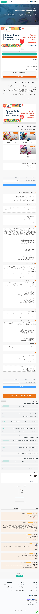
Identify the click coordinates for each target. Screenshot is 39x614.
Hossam (31, 475)
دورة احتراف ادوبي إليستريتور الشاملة (11, 142)
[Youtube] (34, 605)
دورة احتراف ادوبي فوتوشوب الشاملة (28, 142)
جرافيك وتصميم (28, 8)
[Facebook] (36, 605)
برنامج (33, 282)
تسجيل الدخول (10, 1)
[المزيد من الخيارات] (22, 2)
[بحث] (14, 1)
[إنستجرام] (32, 605)
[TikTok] (36, 607)
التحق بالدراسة (19, 54)
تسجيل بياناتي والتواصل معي (19, 386)
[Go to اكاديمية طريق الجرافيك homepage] (34, 1)
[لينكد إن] (30, 605)
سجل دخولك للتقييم (19, 575)
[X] (28, 605)
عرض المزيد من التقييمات (19, 571)
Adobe (17, 228)
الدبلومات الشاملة (33, 8)
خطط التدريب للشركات (19, 76)
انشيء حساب (4, 1)
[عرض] (36, 409)
